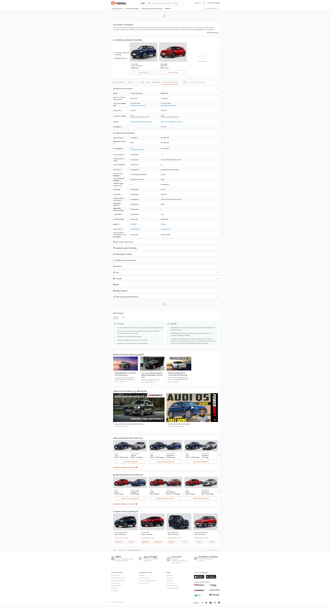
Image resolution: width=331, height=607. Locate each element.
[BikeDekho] (199, 585)
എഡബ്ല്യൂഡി (135, 229)
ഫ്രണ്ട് (211, 542)
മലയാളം (197, 2)
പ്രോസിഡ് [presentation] (116, 317)
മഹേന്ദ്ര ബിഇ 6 (145, 532)
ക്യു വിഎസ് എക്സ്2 (130, 461)
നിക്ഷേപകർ (114, 588)
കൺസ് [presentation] (123, 317)
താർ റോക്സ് (119, 542)
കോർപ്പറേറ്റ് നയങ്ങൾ (116, 585)
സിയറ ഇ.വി (158, 542)
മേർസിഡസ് (205, 453)
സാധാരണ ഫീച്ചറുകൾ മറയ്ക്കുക (122, 53)
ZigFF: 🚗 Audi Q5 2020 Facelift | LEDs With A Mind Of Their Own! (129, 424)
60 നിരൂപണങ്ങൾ (145, 117)
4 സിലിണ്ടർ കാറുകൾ (136, 149)
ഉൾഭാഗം (130, 82)
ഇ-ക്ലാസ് (205, 492)
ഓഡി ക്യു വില (197, 29)
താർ (184, 542)
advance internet (156, 82)
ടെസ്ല (168, 490)
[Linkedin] (219, 603)
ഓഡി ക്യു (134, 64)
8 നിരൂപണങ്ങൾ (175, 117)
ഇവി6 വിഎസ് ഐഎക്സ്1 (130, 498)
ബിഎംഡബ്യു (135, 453)
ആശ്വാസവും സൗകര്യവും (118, 82)
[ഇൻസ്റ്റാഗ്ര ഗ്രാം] (215, 603)
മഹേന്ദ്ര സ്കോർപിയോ (173, 532)
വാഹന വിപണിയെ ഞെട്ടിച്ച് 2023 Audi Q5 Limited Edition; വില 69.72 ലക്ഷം (152, 375)
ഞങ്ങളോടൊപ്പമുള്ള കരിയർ (118, 578)
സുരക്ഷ (142, 82)
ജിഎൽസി (205, 455)
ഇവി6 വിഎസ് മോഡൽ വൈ (165, 498)
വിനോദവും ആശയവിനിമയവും (170, 82)
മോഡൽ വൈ (170, 492)
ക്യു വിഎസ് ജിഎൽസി (201, 461)
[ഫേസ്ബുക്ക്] (202, 603)
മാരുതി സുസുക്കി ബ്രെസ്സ (201, 532)
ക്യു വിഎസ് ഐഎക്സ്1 (165, 461)
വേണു (199, 542)
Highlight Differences (121, 58)
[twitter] (206, 603)
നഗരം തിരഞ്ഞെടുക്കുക (212, 8)
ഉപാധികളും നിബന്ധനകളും (118, 580)
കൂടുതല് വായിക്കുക (212, 32)
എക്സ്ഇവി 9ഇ (146, 542)
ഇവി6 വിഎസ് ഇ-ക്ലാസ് (201, 498)
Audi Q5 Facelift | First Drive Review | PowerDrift (179, 424)
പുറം (136, 82)
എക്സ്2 (133, 455)
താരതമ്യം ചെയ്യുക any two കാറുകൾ (124, 467)
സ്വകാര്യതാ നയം (116, 583)
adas (148, 82)
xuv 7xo (131, 542)
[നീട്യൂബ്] (211, 603)
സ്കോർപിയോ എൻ (172, 542)
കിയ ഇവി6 (164, 64)
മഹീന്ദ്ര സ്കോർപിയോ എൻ (120, 532)
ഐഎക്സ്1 (170, 455)
